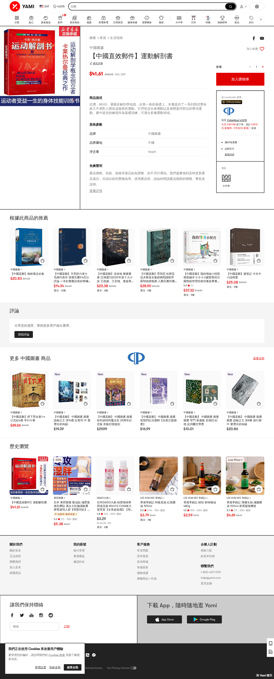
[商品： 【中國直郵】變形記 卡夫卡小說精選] (245, 247)
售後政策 (142, 567)
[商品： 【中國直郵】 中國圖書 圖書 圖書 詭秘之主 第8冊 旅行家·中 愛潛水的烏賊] (245, 390)
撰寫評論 (23, 334)
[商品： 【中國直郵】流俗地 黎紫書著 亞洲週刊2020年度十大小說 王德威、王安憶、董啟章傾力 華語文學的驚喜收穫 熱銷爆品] (115, 247)
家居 (103, 38)
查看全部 (258, 358)
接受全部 (72, 667)
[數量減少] (250, 67)
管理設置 (40, 667)
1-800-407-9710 (211, 572)
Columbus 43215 (237, 120)
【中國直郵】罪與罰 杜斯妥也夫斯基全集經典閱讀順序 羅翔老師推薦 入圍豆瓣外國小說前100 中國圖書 (157, 277)
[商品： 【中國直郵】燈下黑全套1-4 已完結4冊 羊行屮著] (29, 390)
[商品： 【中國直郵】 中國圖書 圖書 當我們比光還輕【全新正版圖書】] (158, 390)
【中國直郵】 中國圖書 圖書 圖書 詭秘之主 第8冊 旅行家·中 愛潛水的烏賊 (244, 420)
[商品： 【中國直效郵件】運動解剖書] (29, 475)
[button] (59, 6)
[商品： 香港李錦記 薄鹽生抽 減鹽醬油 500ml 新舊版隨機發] (245, 475)
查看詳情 (95, 191)
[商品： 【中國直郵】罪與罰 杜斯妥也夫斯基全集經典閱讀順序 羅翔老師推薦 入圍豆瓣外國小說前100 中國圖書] (158, 247)
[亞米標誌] (22, 6)
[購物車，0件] (256, 6)
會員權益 (79, 556)
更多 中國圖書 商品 (30, 358)
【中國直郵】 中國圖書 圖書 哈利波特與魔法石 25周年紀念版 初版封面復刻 (114, 420)
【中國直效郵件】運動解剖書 (28, 502)
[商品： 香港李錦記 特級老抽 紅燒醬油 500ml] (158, 475)
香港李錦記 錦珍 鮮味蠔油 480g (200, 504)
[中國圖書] (137, 358)
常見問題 (142, 550)
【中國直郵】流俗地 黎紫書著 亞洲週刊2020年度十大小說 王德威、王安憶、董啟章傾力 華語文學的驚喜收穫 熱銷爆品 (115, 277)
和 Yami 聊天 (264, 675)
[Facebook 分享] (254, 38)
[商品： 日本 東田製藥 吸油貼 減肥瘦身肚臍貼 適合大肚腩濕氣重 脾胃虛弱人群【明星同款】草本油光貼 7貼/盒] (72, 475)
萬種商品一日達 (147, 578)
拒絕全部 (55, 667)
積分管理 (79, 550)
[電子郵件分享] (262, 38)
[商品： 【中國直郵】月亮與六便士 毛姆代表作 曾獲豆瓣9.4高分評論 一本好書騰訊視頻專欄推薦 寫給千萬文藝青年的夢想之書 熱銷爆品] (72, 247)
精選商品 (15, 573)
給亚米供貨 (208, 556)
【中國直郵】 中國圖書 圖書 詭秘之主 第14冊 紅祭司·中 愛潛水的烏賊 (72, 420)
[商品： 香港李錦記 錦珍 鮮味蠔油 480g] (202, 475)
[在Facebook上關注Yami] (12, 615)
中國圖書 (96, 48)
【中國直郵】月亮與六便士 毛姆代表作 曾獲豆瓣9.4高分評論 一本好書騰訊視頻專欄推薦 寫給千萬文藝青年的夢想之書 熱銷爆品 (71, 277)
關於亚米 (15, 550)
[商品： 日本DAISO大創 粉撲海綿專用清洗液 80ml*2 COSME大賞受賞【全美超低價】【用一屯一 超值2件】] (115, 475)
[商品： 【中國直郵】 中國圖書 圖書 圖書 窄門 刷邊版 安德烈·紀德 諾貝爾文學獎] (202, 390)
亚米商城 (142, 561)
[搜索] (230, 6)
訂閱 (67, 626)
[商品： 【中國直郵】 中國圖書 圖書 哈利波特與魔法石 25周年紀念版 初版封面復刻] (115, 390)
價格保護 (142, 573)
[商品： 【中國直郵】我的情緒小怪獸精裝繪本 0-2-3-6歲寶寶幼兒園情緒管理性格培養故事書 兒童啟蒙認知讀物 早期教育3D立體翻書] (202, 247)
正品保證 (15, 556)
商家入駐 (206, 550)
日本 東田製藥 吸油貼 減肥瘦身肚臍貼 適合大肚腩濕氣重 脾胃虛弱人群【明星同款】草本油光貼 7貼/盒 (72, 506)
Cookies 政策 (57, 655)
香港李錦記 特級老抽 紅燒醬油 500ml (158, 504)
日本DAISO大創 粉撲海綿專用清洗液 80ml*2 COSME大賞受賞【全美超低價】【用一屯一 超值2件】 (115, 506)
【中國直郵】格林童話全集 (27, 273)
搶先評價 (98, 63)
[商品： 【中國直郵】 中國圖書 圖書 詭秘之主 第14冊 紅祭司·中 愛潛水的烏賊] (72, 390)
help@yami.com (211, 577)
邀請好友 (79, 561)
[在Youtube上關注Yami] (31, 615)
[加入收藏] (262, 48)
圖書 (92, 38)
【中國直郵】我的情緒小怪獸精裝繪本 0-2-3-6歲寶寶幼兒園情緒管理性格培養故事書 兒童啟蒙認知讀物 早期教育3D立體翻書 (202, 277)
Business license (93, 668)
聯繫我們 (15, 561)
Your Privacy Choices (118, 668)
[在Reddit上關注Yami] (50, 615)
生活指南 (116, 38)
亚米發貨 (142, 556)
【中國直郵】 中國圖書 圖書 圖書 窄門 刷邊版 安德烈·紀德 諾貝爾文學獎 (201, 420)
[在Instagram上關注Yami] (41, 615)
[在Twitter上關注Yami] (21, 615)
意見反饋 (206, 583)
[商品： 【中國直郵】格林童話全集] (29, 247)
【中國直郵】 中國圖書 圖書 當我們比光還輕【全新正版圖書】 (158, 420)
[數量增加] (262, 67)
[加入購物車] (43, 261)
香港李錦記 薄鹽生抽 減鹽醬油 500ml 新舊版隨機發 (244, 504)
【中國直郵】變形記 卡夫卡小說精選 (244, 275)
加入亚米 (15, 567)
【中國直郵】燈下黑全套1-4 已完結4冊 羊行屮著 (27, 418)
